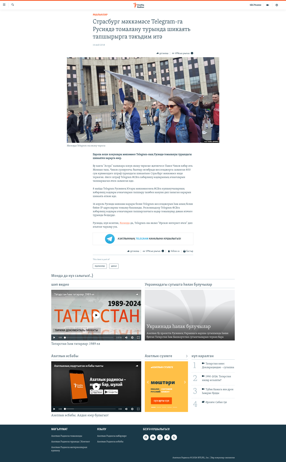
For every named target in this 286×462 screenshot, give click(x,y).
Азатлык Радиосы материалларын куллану (69, 449)
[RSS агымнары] (174, 437)
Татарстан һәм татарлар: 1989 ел (74, 294)
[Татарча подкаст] (276, 5)
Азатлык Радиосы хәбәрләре (112, 436)
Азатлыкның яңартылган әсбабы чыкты (78, 366)
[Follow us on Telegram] (167, 437)
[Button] (162, 53)
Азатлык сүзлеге (158, 356)
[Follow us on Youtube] (153, 437)
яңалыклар (100, 15)
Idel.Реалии (255, 5)
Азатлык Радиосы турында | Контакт (70, 442)
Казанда (125, 223)
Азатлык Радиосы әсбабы (110, 442)
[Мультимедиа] (267, 5)
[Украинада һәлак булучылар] (190, 315)
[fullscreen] (138, 337)
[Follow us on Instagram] (160, 437)
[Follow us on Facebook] (146, 437)
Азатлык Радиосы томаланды (66, 436)
